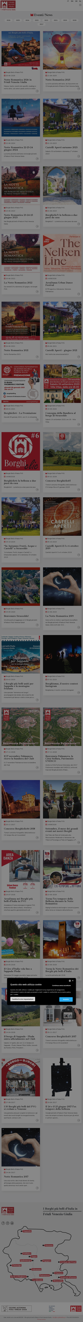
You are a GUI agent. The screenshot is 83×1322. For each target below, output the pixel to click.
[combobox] (70, 981)
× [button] (72, 980)
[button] (22, 999)
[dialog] (41, 991)
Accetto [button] (66, 999)
